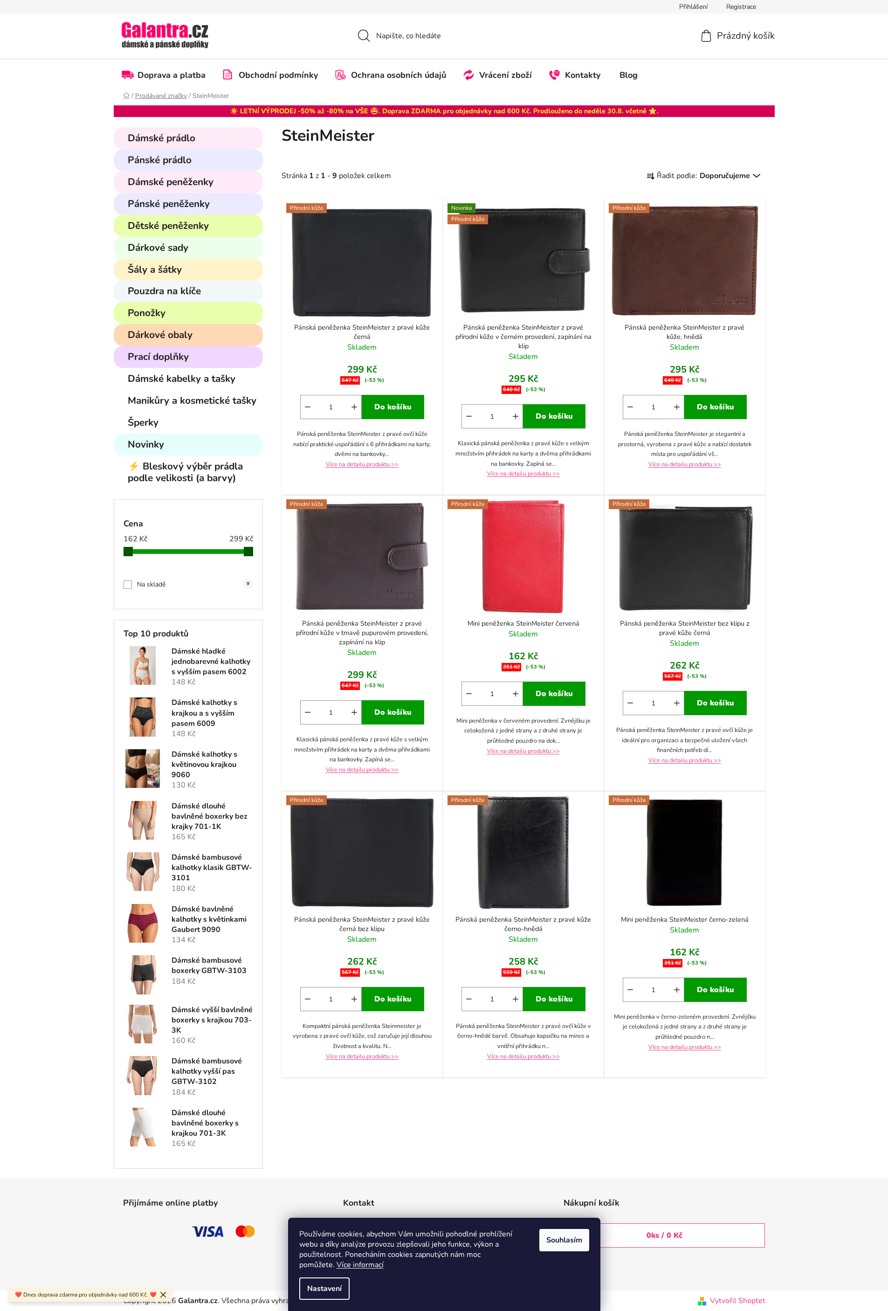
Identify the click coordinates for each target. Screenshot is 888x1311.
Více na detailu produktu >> (362, 464)
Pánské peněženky (169, 203)
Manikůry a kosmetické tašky (192, 400)
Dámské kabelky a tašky (181, 378)
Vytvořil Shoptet (737, 1301)
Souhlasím (564, 1240)
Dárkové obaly (160, 334)
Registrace (741, 6)
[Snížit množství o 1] (308, 407)
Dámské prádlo (161, 138)
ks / (664, 1235)
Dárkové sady (158, 247)
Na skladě (193, 584)
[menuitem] (168, 75)
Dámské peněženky (170, 181)
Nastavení (324, 1288)
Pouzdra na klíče (164, 290)
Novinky (146, 444)
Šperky (143, 422)
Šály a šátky (155, 269)
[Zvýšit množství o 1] (354, 407)
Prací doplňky (158, 356)
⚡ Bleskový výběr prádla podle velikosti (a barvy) (185, 472)
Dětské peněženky (168, 225)
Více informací (360, 1265)
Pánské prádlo (160, 159)
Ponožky (146, 312)
